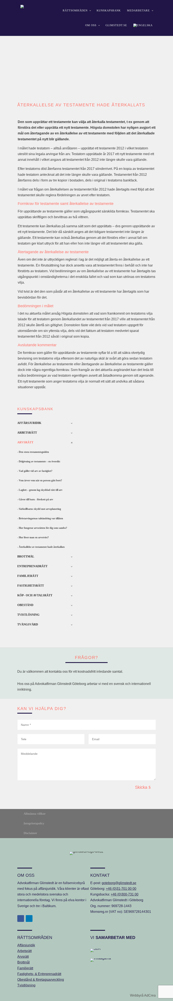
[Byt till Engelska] (143, 25)
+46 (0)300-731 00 (124, 894)
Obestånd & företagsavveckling (40, 979)
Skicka (141, 787)
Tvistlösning (26, 985)
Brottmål (23, 962)
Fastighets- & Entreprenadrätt (39, 974)
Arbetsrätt (24, 951)
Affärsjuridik (26, 945)
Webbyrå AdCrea (143, 995)
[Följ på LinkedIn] (29, 918)
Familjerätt (25, 968)
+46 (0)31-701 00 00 (121, 888)
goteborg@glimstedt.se (119, 883)
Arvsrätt (23, 956)
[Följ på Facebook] (20, 918)
